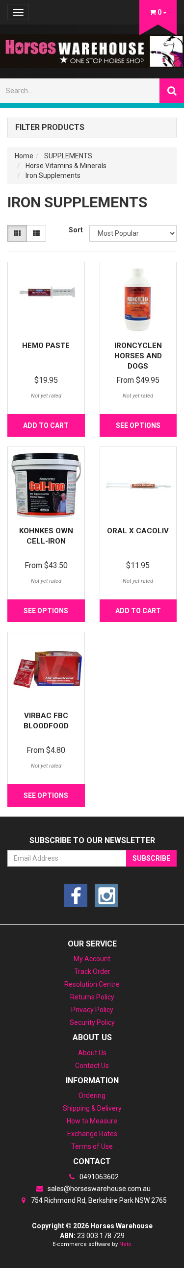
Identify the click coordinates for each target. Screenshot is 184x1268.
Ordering (92, 1095)
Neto (125, 1244)
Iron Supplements (53, 175)
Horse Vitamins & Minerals (66, 166)
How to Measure (92, 1121)
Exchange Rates (92, 1134)
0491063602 (98, 1177)
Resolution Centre (92, 984)
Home (24, 156)
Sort (75, 230)
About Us (92, 1053)
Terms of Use (92, 1146)
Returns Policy (92, 997)
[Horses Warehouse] (92, 48)
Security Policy (92, 1022)
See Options (138, 425)
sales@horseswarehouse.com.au (98, 1189)
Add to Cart (46, 425)
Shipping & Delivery (92, 1108)
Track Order (92, 971)
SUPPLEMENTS (68, 156)
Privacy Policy (92, 1010)
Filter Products (49, 127)
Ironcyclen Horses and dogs (138, 356)
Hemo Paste (46, 345)
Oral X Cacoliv (138, 530)
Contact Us (92, 1065)
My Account (92, 959)
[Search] (171, 90)
